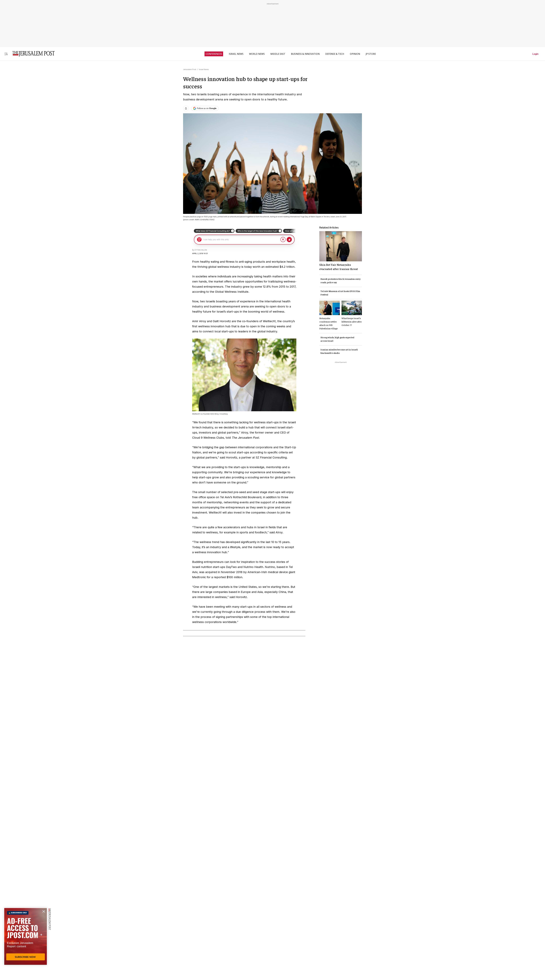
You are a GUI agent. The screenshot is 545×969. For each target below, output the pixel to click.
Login (535, 53)
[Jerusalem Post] (32, 54)
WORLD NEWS (257, 54)
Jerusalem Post (189, 69)
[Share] (186, 108)
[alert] (25, 936)
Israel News (204, 69)
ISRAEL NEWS (236, 54)
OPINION (355, 54)
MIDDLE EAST (277, 54)
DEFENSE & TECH (334, 54)
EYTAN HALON (201, 250)
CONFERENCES (214, 54)
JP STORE (371, 54)
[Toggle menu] (6, 54)
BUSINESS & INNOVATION (305, 54)
